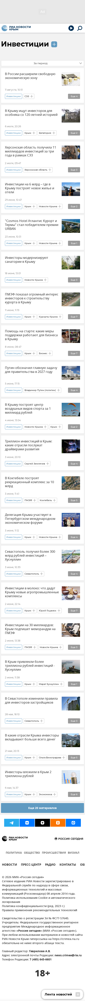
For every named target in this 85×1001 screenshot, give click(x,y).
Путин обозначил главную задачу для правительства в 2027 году (31, 370)
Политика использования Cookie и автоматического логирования (38, 900)
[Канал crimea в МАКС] (73, 823)
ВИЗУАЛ (73, 853)
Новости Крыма (48, 206)
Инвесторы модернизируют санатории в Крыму (26, 260)
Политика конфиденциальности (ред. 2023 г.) (33, 906)
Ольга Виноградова (50, 757)
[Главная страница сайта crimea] (16, 28)
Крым (28, 133)
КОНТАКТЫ (68, 865)
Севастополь (32, 573)
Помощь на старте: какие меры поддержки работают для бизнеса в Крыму (31, 335)
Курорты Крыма (48, 316)
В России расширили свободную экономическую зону (30, 76)
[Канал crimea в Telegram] (11, 823)
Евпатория (45, 133)
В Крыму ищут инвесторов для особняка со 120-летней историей (31, 113)
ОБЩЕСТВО (32, 853)
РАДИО (50, 865)
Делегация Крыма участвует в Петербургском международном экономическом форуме (30, 519)
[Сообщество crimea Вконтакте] (27, 823)
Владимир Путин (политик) (40, 390)
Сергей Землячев (35, 463)
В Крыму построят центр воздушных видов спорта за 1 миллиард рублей (28, 409)
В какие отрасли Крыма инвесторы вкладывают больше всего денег (32, 737)
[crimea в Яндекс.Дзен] (42, 823)
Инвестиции (25, 44)
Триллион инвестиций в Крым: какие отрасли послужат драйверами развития (28, 445)
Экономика (45, 794)
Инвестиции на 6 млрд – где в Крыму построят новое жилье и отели (29, 188)
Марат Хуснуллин (49, 684)
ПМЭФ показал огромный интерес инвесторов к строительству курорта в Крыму (31, 298)
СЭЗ (27, 96)
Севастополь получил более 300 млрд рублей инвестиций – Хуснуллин (30, 556)
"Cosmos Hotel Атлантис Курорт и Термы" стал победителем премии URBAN (31, 225)
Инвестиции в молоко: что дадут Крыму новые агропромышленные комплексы (32, 592)
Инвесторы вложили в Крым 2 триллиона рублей (28, 774)
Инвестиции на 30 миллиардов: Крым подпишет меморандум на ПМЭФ (30, 629)
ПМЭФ (28, 500)
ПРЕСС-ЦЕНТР (31, 865)
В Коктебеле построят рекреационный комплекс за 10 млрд (29, 482)
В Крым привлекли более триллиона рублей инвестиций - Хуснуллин (30, 666)
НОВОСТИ (9, 865)
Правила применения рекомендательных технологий (39, 910)
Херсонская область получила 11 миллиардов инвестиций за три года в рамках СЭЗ (30, 151)
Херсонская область (36, 169)
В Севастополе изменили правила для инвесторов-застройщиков (31, 701)
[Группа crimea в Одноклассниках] (57, 823)
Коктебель (46, 500)
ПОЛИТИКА (14, 853)
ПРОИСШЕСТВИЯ (54, 853)
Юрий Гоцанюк (47, 610)
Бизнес (43, 353)
